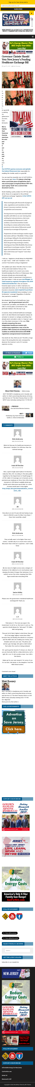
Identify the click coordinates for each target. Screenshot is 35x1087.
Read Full (7, 700)
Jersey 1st (4, 1075)
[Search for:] (17, 950)
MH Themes (28, 1085)
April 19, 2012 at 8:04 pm (17, 509)
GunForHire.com (7, 1071)
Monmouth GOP (6, 1079)
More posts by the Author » (10, 702)
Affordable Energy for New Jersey (12, 1068)
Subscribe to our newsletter (10, 962)
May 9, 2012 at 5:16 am (17, 619)
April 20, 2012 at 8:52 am (17, 535)
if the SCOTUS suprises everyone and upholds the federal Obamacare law (16, 169)
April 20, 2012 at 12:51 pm (17, 564)
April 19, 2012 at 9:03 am (17, 441)
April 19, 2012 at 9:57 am (17, 468)
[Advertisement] (19, 153)
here (14, 179)
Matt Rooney (16, 66)
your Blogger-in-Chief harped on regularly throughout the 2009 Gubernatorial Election (17, 281)
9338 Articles (26, 391)
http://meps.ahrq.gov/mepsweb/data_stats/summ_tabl (17, 490)
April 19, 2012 (6, 66)
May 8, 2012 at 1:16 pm (17, 595)
